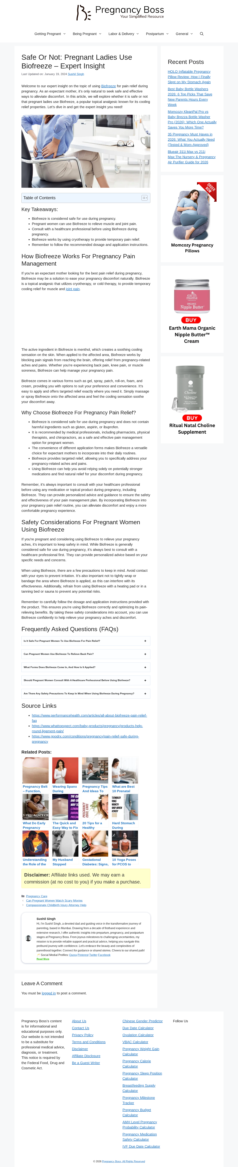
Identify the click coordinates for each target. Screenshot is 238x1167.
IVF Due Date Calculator (141, 1146)
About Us (79, 1021)
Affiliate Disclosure (86, 1056)
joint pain (73, 289)
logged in (49, 993)
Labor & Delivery (121, 34)
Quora (73, 954)
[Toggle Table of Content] (143, 198)
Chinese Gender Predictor (142, 1021)
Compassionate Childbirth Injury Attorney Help (56, 905)
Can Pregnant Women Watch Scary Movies (54, 900)
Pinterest (83, 954)
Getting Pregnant (47, 34)
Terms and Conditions (89, 1042)
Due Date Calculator (138, 1028)
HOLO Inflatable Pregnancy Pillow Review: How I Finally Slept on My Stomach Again (189, 77)
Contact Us (80, 1028)
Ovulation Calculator (138, 1035)
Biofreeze (108, 86)
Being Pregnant (85, 34)
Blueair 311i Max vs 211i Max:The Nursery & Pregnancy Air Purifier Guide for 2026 (192, 157)
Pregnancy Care (36, 896)
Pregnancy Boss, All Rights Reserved (123, 1161)
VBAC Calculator (135, 1042)
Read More (43, 958)
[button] (202, 33)
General (182, 34)
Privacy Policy (82, 1035)
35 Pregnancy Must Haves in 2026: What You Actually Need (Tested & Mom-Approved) (191, 139)
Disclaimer (80, 1049)
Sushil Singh (76, 74)
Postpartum (155, 34)
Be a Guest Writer (86, 1063)
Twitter (93, 954)
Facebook (104, 954)
